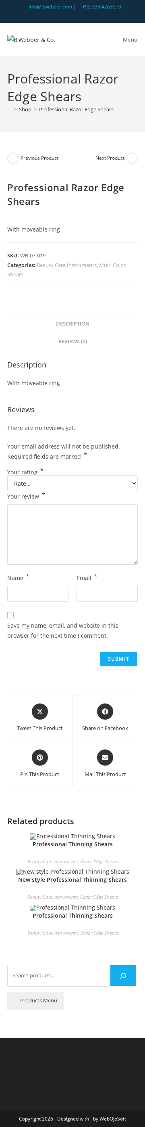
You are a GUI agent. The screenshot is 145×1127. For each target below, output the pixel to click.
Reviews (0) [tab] (72, 341)
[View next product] (132, 158)
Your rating (25, 472)
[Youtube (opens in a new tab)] (82, 15)
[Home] (9, 109)
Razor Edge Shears (99, 861)
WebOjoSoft (112, 1118)
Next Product (109, 157)
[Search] (123, 976)
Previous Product (39, 157)
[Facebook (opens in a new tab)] (74, 15)
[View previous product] (13, 158)
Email (87, 577)
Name (18, 577)
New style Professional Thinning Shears (72, 879)
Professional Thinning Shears (73, 844)
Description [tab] (72, 323)
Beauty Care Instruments (67, 265)
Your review (26, 495)
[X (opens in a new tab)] (64, 15)
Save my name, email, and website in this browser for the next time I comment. (62, 630)
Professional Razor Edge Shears (76, 109)
